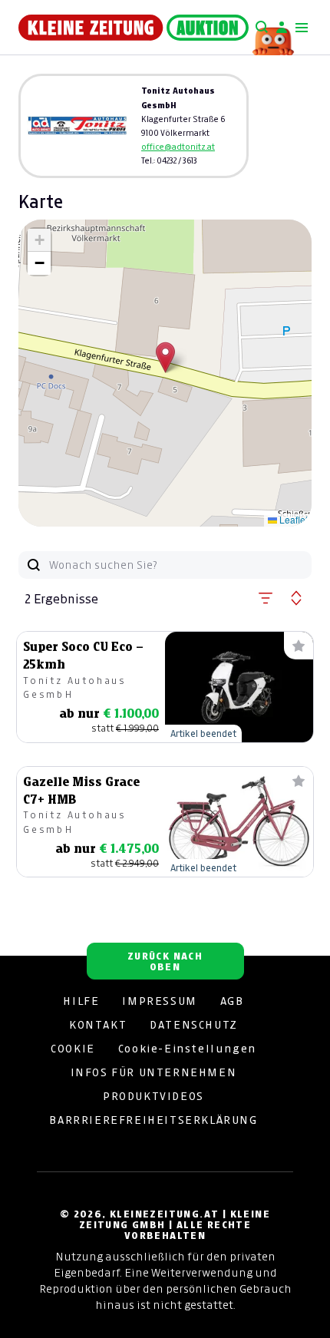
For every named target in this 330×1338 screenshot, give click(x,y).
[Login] (282, 27)
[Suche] (262, 27)
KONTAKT (98, 1024)
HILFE (81, 1001)
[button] (165, 357)
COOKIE (73, 1048)
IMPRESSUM (159, 1001)
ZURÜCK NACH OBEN (165, 961)
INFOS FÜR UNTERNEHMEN (154, 1072)
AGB (232, 1001)
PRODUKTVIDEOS (153, 1096)
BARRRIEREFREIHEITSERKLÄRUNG (153, 1120)
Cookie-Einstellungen (187, 1048)
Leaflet (292, 519)
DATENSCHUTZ (194, 1024)
